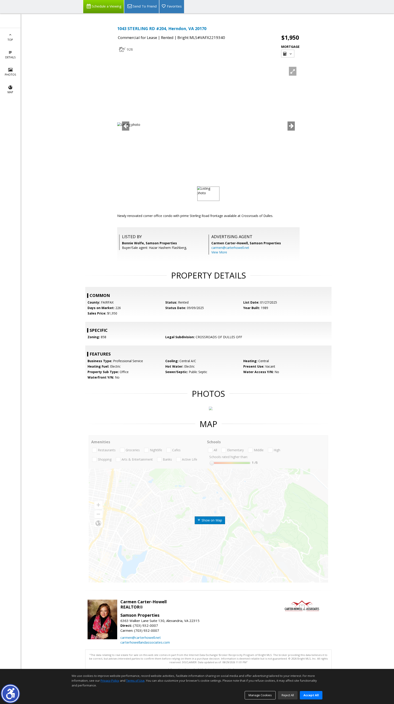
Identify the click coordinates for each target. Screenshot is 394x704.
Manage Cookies (260, 695)
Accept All (311, 695)
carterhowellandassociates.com (145, 642)
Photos (10, 75)
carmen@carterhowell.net (230, 247)
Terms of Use (135, 680)
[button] (10, 693)
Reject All (288, 695)
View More (219, 252)
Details (10, 57)
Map (10, 92)
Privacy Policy (110, 680)
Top (10, 40)
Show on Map (211, 520)
